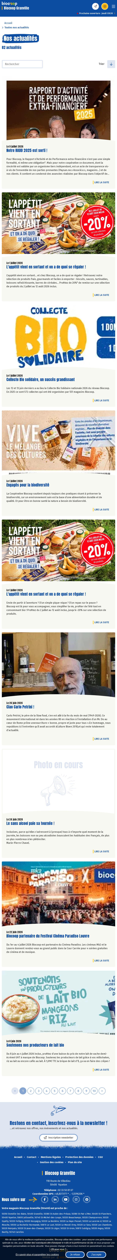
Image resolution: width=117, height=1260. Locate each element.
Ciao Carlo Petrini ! (20, 707)
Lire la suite (102, 182)
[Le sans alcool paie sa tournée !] (58, 782)
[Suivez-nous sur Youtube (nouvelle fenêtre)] (65, 1199)
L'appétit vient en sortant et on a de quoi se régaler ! (46, 267)
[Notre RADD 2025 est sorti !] (58, 109)
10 (94, 1091)
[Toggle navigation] (113, 7)
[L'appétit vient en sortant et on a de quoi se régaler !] (58, 225)
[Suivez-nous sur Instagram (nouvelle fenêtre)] (76, 1199)
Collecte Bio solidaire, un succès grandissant (40, 379)
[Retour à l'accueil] (9, 4)
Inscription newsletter (60, 1137)
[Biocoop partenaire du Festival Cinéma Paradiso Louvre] (58, 894)
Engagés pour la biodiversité (27, 485)
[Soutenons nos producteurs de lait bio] (58, 1004)
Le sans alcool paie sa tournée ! (30, 823)
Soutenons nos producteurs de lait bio (35, 1045)
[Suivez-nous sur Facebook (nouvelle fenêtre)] (44, 1199)
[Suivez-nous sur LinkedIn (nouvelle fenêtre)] (55, 1199)
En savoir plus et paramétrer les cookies (37, 1254)
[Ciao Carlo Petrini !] (58, 665)
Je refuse (75, 1254)
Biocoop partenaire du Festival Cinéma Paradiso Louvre (47, 936)
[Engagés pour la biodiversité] (58, 443)
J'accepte (96, 1254)
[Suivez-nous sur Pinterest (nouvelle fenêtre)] (86, 1199)
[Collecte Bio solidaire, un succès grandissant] (58, 338)
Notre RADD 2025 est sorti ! (26, 150)
